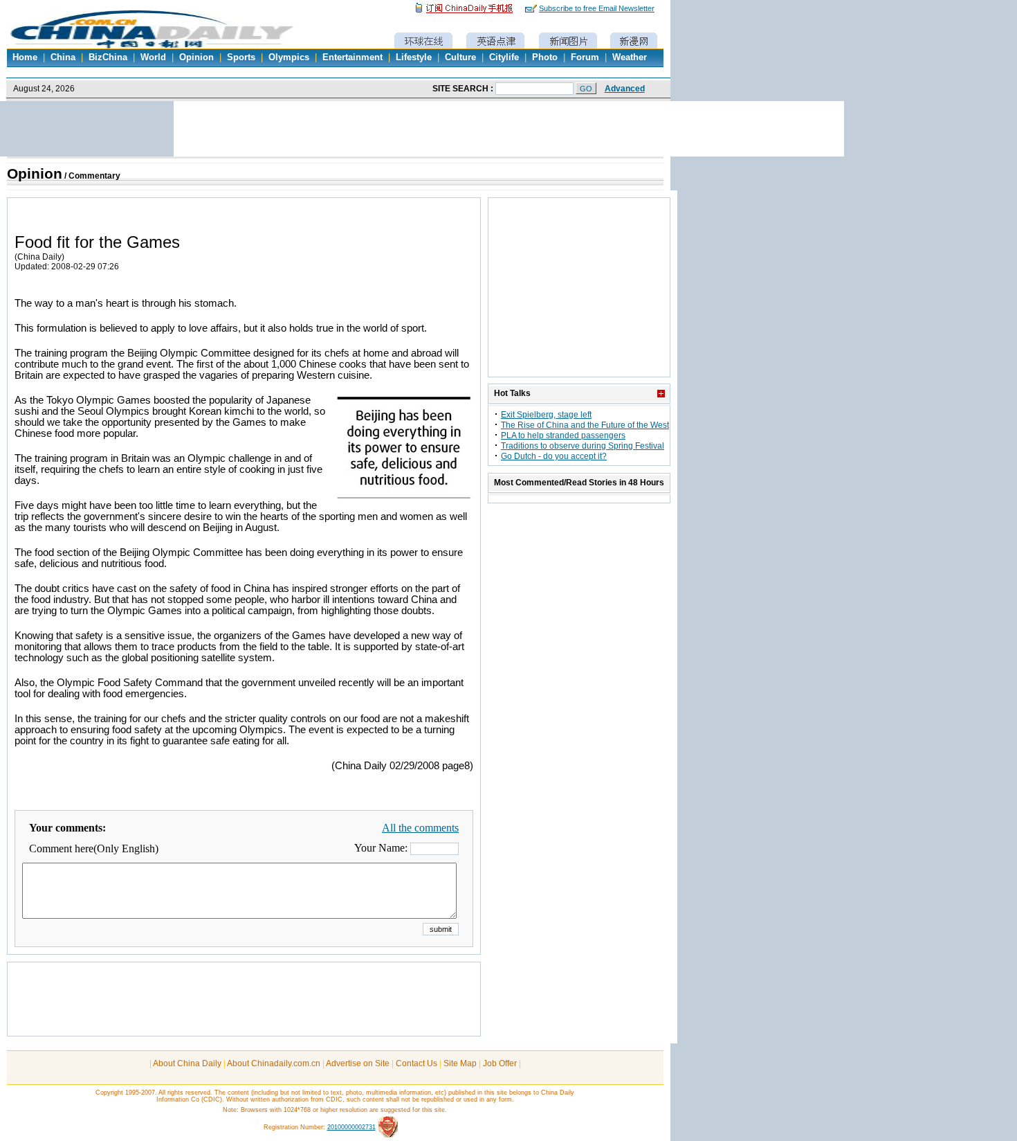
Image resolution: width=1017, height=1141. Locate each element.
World (153, 57)
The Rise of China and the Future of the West (585, 425)
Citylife (504, 57)
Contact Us (416, 1063)
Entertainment (352, 57)
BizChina (108, 57)
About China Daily (187, 1063)
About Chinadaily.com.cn (273, 1063)
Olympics (288, 57)
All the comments (420, 828)
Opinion (196, 57)
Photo (545, 57)
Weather (629, 57)
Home (24, 57)
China (63, 57)
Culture (460, 57)
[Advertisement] (244, 1006)
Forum (585, 57)
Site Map (460, 1063)
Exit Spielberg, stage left (546, 415)
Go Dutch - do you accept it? (554, 456)
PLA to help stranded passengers (563, 435)
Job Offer (500, 1063)
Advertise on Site (358, 1063)
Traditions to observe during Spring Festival (582, 446)
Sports (241, 57)
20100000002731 (351, 1127)
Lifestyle (414, 57)
